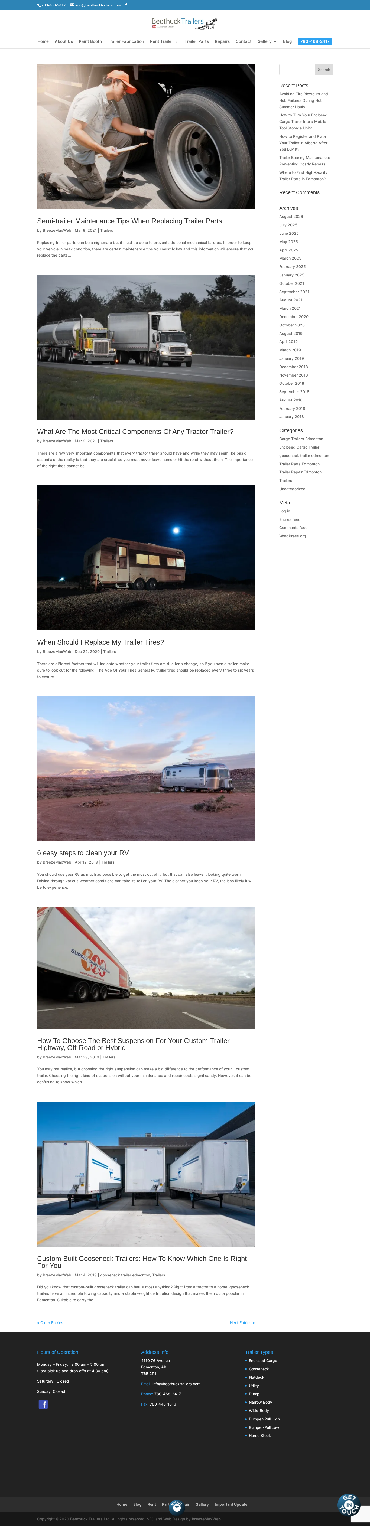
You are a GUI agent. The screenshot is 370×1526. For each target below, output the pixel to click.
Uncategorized (292, 488)
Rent (152, 1504)
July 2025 (288, 225)
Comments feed (293, 527)
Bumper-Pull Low (264, 1427)
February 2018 (292, 408)
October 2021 (291, 283)
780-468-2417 (53, 5)
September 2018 (294, 391)
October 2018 (291, 383)
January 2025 (291, 275)
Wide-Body (259, 1410)
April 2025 (288, 250)
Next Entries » (242, 1322)
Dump (254, 1393)
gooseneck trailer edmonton (125, 1275)
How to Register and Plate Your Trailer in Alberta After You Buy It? (303, 143)
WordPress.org (292, 536)
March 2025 (290, 258)
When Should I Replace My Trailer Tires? (100, 642)
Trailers (106, 230)
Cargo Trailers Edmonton (301, 438)
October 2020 (292, 325)
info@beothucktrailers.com (176, 1383)
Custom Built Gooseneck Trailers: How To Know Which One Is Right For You (142, 1262)
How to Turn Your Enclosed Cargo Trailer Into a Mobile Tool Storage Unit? (303, 121)
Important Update (231, 1504)
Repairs (222, 42)
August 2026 (291, 216)
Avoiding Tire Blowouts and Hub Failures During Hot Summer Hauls (303, 100)
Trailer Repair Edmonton (300, 472)
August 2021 (291, 300)
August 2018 (291, 400)
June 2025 (289, 233)
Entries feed (290, 519)
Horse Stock (260, 1435)
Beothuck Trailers (86, 1519)
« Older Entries (50, 1322)
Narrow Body (260, 1402)
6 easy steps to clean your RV (83, 853)
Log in (284, 511)
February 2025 (292, 266)
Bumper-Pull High (264, 1419)
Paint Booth (90, 42)
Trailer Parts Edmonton (299, 464)
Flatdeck (256, 1377)
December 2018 (293, 366)
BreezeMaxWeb (57, 230)
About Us (64, 42)
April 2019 (288, 341)
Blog (287, 42)
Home (43, 42)
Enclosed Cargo (263, 1360)
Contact (244, 42)
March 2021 (290, 308)
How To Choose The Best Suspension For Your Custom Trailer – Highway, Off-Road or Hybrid (136, 1044)
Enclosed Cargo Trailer (299, 447)
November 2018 (293, 375)
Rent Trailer (161, 42)
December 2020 (294, 316)
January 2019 (291, 358)
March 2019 (290, 350)
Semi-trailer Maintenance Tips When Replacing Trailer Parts (129, 221)
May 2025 (288, 241)
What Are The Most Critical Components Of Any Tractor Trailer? (135, 431)
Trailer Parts (196, 42)
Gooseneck (259, 1369)
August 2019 (291, 333)
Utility (254, 1385)
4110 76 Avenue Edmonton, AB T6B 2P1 (155, 1367)
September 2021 (294, 291)
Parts (167, 1504)
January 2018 (291, 416)
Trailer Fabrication (126, 42)
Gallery (265, 42)
